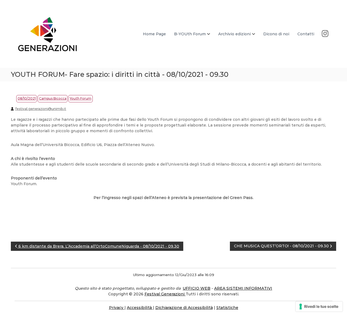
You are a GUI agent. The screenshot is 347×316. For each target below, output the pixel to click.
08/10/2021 (27, 98)
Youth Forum (80, 98)
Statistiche (227, 307)
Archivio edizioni (234, 33)
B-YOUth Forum (190, 33)
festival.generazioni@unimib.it (40, 109)
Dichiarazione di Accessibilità (184, 307)
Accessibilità (140, 307)
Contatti (305, 33)
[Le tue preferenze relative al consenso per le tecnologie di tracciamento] (319, 306)
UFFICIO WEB (196, 288)
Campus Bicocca (52, 98)
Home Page (154, 33)
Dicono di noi (276, 33)
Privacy (116, 307)
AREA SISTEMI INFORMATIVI (243, 288)
